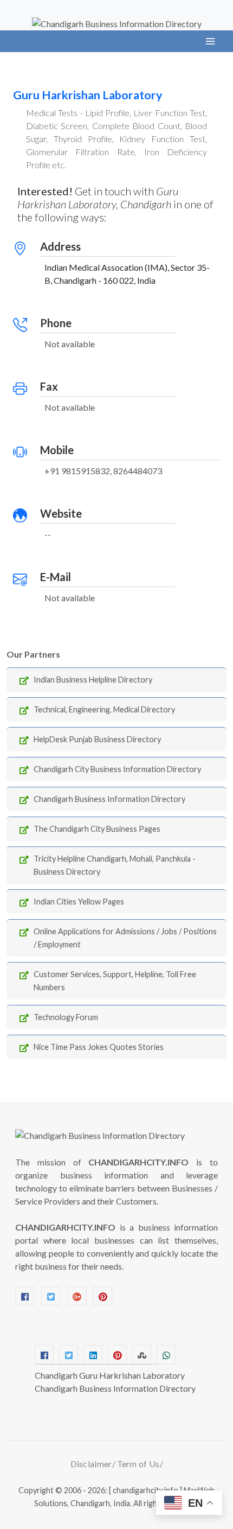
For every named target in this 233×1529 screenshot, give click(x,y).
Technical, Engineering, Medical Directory (104, 709)
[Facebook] (24, 1295)
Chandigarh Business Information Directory (109, 799)
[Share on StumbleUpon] (141, 1354)
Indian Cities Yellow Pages (79, 901)
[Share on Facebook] (44, 1354)
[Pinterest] (102, 1295)
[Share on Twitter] (68, 1354)
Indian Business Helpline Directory (93, 679)
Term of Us (138, 1463)
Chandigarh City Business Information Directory (117, 769)
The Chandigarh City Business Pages (97, 828)
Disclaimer (91, 1463)
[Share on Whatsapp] (166, 1354)
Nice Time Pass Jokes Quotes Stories (99, 1047)
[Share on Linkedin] (92, 1354)
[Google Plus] (76, 1295)
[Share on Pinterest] (117, 1354)
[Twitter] (50, 1295)
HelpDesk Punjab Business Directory (97, 739)
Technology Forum (66, 1017)
